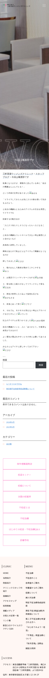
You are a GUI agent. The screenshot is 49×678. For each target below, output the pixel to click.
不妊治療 (24, 518)
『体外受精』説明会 (34, 643)
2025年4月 (10, 427)
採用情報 (7, 605)
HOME (6, 573)
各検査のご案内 (32, 582)
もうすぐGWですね (14, 384)
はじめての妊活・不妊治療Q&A (24, 529)
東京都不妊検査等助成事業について (20, 389)
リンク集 (7, 620)
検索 (5, 360)
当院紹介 (7, 578)
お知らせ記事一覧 (11, 615)
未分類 (9, 444)
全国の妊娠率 (24, 496)
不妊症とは (24, 507)
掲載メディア (9, 610)
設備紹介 (7, 596)
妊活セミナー (24, 474)
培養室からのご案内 (34, 587)
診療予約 (24, 540)
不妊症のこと (31, 578)
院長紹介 (7, 582)
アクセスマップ (10, 600)
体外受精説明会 (24, 463)
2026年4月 (10, 422)
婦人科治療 (30, 597)
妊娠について (24, 485)
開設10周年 (31, 648)
